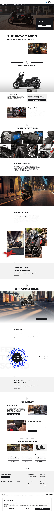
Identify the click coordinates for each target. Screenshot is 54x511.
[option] (29, 90)
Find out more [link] (16, 275)
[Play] (34, 29)
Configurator (23, 4)
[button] (3, 2)
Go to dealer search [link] (17, 388)
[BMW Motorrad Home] (49, 2)
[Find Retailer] (10, 2)
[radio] (45, 357)
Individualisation (16, 4)
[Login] (12, 2)
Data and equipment (9, 4)
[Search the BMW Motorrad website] (7, 2)
